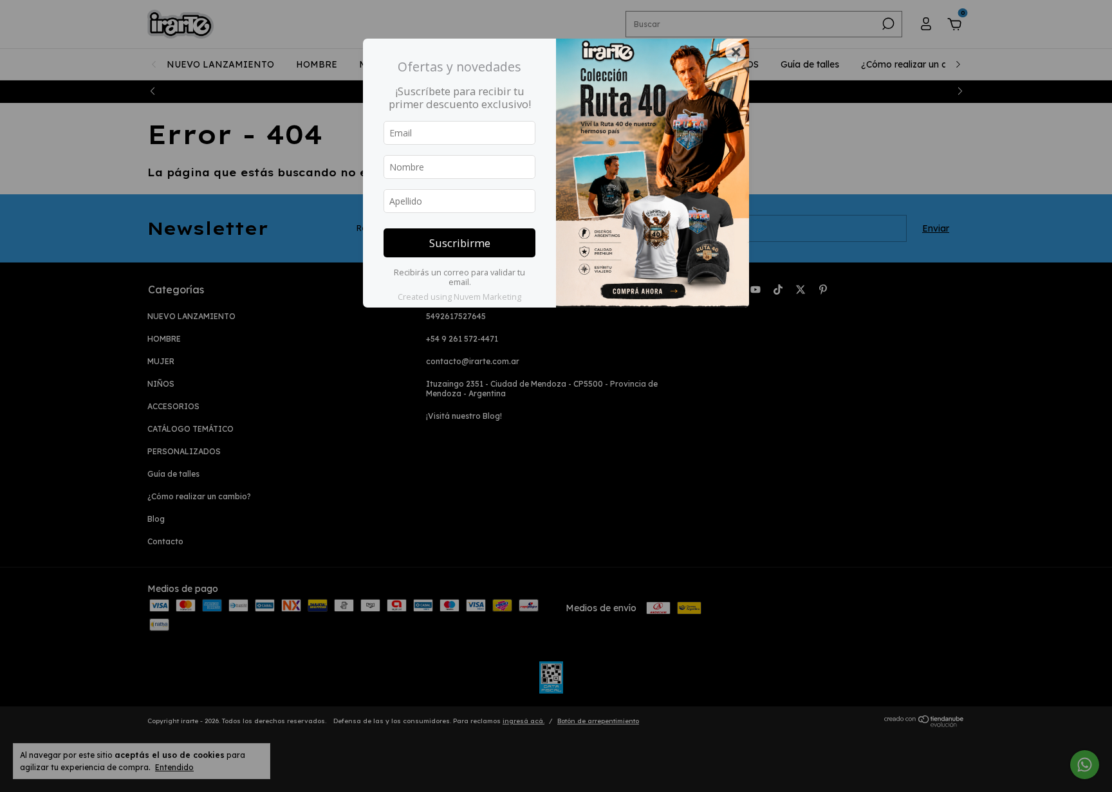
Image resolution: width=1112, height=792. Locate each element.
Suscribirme (459, 242)
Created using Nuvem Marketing (459, 296)
